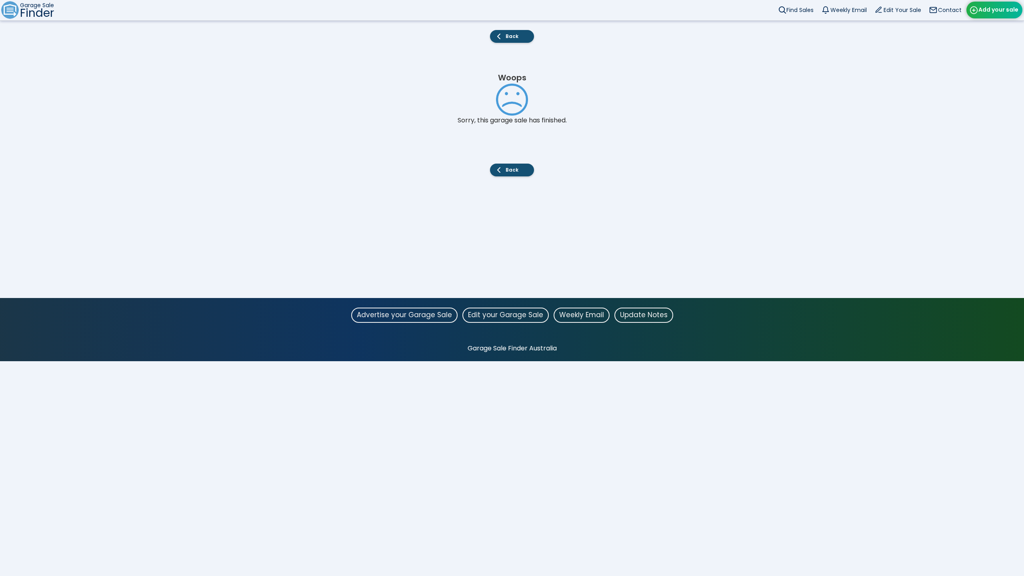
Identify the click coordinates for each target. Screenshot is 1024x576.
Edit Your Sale (902, 10)
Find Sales (800, 10)
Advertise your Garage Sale (404, 315)
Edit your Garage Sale (505, 315)
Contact (950, 10)
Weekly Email (848, 10)
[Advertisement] (512, 242)
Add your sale (998, 10)
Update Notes (644, 315)
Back (512, 36)
